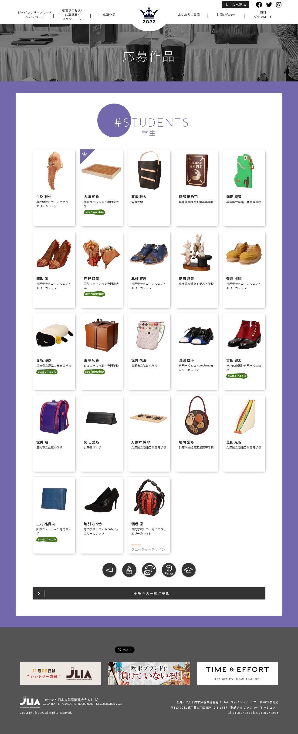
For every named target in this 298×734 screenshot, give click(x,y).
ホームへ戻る (235, 4)
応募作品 (109, 14)
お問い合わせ (226, 14)
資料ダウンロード (263, 14)
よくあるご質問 (189, 14)
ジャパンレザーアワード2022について (35, 14)
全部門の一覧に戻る (151, 593)
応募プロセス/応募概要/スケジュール (72, 14)
